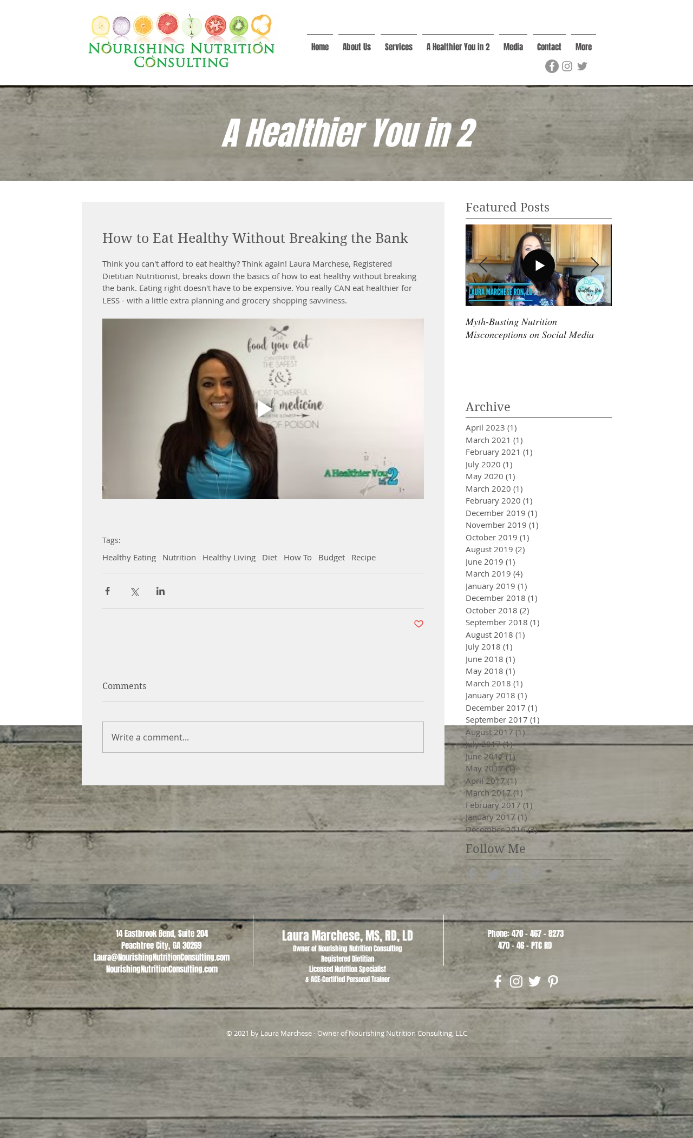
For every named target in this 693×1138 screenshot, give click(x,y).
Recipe (363, 557)
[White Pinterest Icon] (553, 981)
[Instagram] (567, 66)
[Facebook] (552, 66)
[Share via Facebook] (107, 591)
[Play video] (263, 409)
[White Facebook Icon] (497, 981)
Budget (331, 557)
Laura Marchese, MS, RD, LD (347, 935)
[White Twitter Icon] (534, 981)
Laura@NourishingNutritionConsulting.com (162, 957)
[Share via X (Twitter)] (134, 591)
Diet (269, 557)
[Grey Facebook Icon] (471, 874)
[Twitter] (582, 66)
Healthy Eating (129, 557)
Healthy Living (229, 557)
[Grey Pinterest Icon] (536, 874)
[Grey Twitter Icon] (492, 874)
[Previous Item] (483, 265)
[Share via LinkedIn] (160, 591)
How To (298, 557)
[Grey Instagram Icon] (514, 874)
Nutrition (179, 557)
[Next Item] (594, 265)
